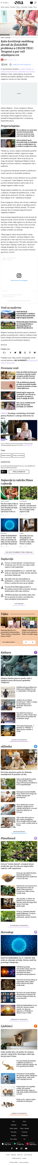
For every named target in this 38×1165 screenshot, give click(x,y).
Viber (3, 363)
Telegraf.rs (5, 2)
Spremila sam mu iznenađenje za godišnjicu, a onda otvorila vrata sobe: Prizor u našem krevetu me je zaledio (17, 581)
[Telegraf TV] (26, 1148)
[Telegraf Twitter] (16, 1148)
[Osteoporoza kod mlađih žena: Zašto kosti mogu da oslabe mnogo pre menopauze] (8, 796)
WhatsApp (32, 360)
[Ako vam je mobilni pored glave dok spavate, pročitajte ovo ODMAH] (8, 406)
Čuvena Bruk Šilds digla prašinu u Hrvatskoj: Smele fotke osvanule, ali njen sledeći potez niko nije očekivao (19, 589)
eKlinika (6, 746)
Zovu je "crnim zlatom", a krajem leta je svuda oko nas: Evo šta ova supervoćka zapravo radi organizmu (18, 565)
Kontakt (24, 1158)
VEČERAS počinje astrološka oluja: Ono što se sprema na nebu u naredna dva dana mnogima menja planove (18, 597)
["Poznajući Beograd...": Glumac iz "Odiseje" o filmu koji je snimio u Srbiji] (8, 730)
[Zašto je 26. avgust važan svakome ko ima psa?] (8, 1104)
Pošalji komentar (19, 472)
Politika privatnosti (16, 1158)
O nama (8, 1154)
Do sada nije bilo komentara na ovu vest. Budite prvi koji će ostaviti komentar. (18, 467)
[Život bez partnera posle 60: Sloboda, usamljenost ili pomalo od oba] (19, 759)
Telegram (9, 363)
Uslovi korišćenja (27, 445)
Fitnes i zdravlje (5, 37)
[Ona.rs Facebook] (12, 1148)
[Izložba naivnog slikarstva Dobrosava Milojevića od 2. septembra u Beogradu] (8, 692)
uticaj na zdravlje (18, 455)
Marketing (13, 1154)
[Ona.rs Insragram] (21, 1148)
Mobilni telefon (6, 455)
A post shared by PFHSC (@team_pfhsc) (19, 300)
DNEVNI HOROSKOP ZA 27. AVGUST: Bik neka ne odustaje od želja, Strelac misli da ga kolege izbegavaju (19, 573)
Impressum (20, 1154)
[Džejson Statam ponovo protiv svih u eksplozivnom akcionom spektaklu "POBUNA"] (19, 665)
